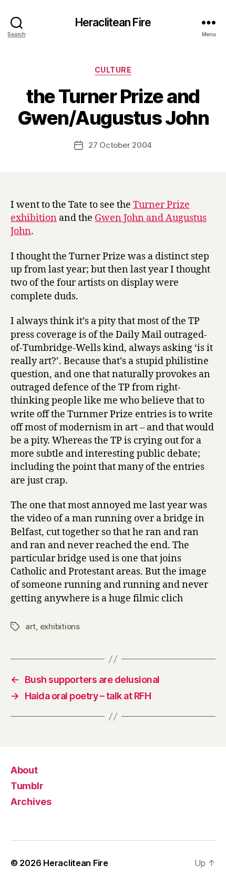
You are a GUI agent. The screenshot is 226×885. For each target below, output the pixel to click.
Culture (113, 69)
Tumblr (27, 785)
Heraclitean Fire (113, 22)
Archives (31, 801)
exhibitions (60, 626)
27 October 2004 (120, 145)
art (30, 626)
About (24, 770)
